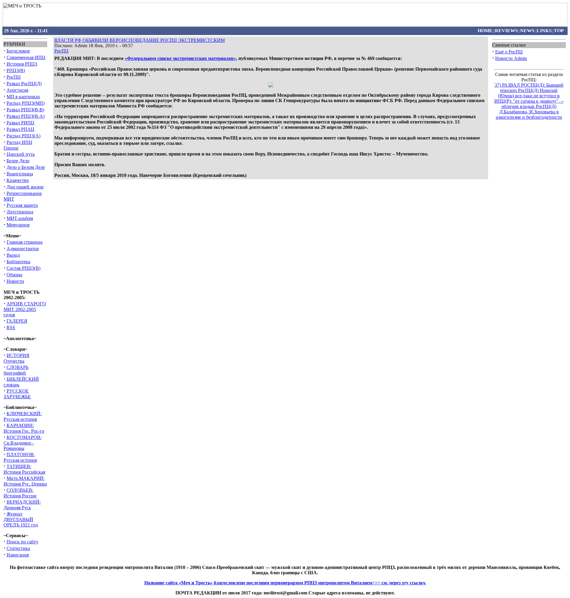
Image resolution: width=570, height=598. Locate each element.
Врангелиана (20, 173)
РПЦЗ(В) (16, 70)
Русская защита (22, 205)
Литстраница (20, 211)
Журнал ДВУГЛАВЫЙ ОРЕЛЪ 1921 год (21, 519)
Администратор (23, 248)
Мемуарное (18, 224)
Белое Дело (18, 160)
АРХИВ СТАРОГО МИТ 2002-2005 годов (25, 309)
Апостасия (17, 90)
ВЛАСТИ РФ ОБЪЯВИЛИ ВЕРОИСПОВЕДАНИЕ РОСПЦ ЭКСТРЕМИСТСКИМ (139, 40)
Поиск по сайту (22, 541)
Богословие (18, 50)
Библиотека (18, 261)
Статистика (18, 548)
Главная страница (24, 242)
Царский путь (21, 154)
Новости (15, 281)
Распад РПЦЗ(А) (23, 135)
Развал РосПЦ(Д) (24, 83)
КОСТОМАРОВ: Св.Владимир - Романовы (23, 443)
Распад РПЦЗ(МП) (26, 103)
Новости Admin (511, 58)
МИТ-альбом (20, 218)
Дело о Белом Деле (26, 167)
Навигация (18, 554)
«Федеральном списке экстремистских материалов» (180, 58)
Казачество (18, 180)
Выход (13, 255)
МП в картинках (23, 96)
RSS (11, 327)
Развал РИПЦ (20, 122)
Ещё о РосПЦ (509, 51)
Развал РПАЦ (20, 129)
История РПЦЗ (22, 63)
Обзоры (14, 274)
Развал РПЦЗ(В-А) (26, 116)
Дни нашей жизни (25, 186)
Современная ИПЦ (26, 57)
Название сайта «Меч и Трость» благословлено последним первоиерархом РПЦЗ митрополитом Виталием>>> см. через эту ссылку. (285, 582)
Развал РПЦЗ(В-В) (25, 109)
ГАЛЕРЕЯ (17, 320)
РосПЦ (14, 77)
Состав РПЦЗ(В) (23, 268)
